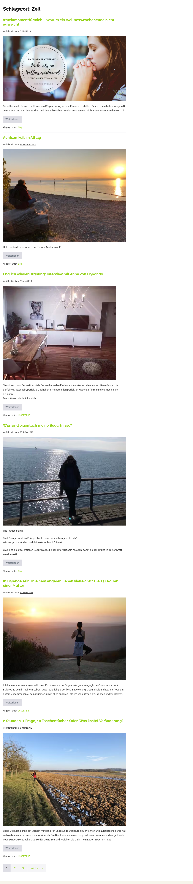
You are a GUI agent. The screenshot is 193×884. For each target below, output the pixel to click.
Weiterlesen (13, 118)
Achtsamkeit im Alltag (22, 137)
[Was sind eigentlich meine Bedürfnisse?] (64, 481)
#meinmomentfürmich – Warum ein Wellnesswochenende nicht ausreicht (58, 22)
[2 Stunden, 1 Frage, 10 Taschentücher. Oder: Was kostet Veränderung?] (64, 779)
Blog (20, 127)
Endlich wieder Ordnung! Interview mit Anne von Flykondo (53, 274)
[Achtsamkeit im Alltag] (64, 195)
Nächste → (36, 868)
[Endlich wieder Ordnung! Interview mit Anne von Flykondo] (59, 333)
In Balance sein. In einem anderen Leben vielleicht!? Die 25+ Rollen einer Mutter (60, 583)
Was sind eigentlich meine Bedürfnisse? (37, 425)
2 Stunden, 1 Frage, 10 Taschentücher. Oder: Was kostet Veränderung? (63, 721)
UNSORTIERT (24, 415)
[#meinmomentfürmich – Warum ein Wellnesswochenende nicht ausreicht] (64, 68)
